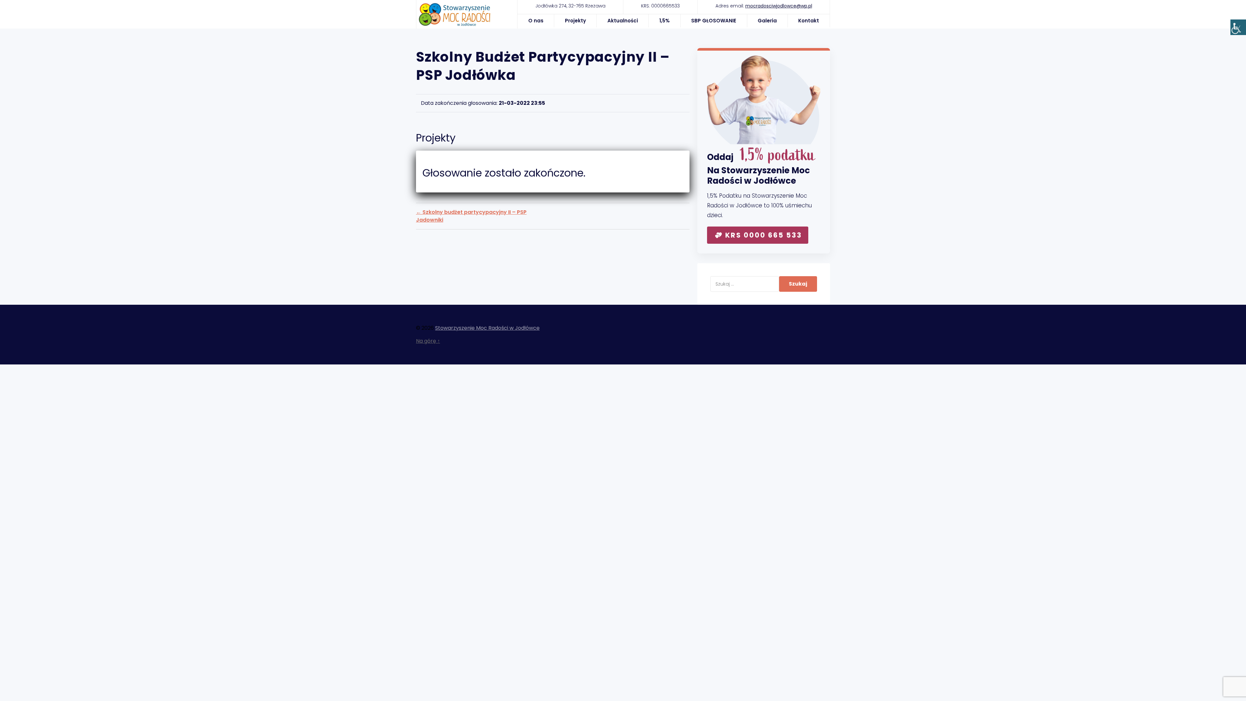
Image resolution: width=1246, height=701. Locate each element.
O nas (536, 20)
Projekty (575, 20)
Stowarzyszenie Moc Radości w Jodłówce (487, 328)
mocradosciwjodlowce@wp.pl (778, 6)
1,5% (664, 20)
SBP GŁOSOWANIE (713, 20)
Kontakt (808, 20)
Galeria (767, 20)
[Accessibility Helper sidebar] (1238, 27)
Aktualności (622, 20)
